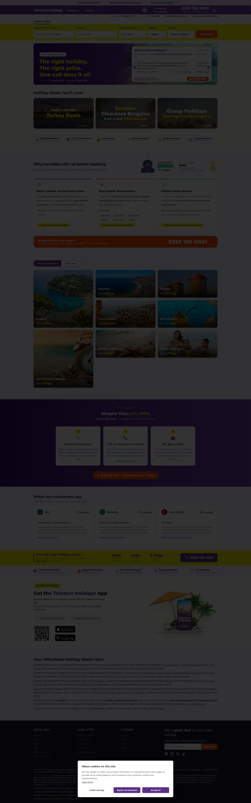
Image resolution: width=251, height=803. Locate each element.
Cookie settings (96, 790)
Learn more (87, 782)
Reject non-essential (127, 790)
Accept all (156, 790)
